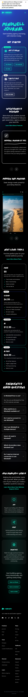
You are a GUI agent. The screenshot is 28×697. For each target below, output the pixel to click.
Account (17, 679)
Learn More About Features (14, 125)
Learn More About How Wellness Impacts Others (14, 488)
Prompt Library (6, 662)
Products (4, 625)
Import (17, 662)
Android (17, 651)
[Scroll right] (16, 169)
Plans (16, 625)
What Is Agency (6, 673)
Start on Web (14, 591)
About (16, 673)
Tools (3, 639)
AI (15, 637)
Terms (16, 668)
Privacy (17, 665)
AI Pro (16, 640)
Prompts (4, 643)
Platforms (18, 645)
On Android (19, 64)
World (16, 682)
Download (4, 665)
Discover (4, 659)
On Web (8, 69)
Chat (3, 632)
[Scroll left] (11, 169)
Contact (17, 676)
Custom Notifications (7, 648)
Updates (17, 670)
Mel (3, 634)
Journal (4, 629)
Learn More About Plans (14, 259)
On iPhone (8, 64)
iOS (16, 648)
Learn (3, 670)
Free (16, 632)
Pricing (17, 629)
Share (3, 646)
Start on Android (14, 587)
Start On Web (9, 94)
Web (16, 654)
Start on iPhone (14, 582)
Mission (4, 676)
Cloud (16, 634)
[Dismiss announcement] (26, 2)
